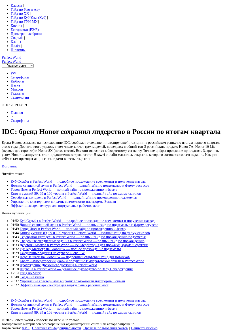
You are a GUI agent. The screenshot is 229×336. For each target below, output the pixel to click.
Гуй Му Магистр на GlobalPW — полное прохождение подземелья (70, 249)
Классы (16, 5)
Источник (9, 166)
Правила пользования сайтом (105, 328)
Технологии (20, 97)
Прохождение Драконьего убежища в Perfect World (58, 265)
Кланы (16, 42)
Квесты (16, 25)
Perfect (11, 57)
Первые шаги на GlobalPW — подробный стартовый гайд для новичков (75, 257)
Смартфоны (20, 77)
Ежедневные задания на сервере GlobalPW (52, 253)
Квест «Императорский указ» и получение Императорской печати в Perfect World (82, 261)
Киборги (17, 81)
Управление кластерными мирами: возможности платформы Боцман (63, 201)
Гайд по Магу (30, 273)
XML (26, 328)
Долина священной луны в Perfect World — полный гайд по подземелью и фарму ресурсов (80, 185)
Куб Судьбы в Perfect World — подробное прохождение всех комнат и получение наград (78, 181)
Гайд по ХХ (20, 13)
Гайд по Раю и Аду (25, 9)
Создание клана (32, 277)
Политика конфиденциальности (56, 328)
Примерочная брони (26, 34)
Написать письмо (144, 328)
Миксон (17, 89)
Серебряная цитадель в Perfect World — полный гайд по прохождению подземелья (74, 197)
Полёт (15, 46)
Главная (17, 112)
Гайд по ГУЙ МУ (24, 21)
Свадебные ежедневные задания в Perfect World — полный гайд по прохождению (82, 241)
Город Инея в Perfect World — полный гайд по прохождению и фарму (64, 189)
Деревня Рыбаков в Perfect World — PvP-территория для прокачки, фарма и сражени (84, 245)
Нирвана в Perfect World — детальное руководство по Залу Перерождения (76, 269)
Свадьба (17, 38)
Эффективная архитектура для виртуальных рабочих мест (55, 205)
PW (13, 73)
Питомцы (18, 50)
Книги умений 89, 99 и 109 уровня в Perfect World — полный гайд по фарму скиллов (76, 193)
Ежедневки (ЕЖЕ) (25, 30)
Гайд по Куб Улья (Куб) (28, 17)
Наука (15, 85)
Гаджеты (17, 93)
